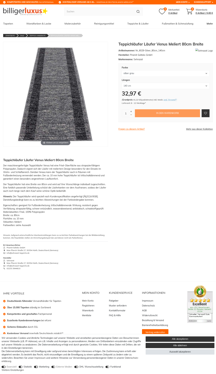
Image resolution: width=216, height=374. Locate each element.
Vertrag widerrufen (155, 332)
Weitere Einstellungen (13, 370)
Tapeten (8, 23)
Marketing (44, 366)
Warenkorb (87, 310)
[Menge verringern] (131, 115)
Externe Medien (64, 366)
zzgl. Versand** (170, 100)
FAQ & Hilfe (115, 315)
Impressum (147, 300)
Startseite (10, 36)
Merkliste (86, 315)
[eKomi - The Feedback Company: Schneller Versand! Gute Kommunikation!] (200, 303)
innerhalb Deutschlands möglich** (35, 333)
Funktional (115, 366)
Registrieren (88, 305)
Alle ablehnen (180, 345)
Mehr (210, 23)
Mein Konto (182, 2)
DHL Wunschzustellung (91, 366)
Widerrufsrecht (149, 315)
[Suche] (138, 11)
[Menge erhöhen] (131, 111)
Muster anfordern (118, 305)
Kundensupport (202, 2)
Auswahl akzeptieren (180, 351)
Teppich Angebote (38, 36)
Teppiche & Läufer (138, 23)
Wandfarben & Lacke (38, 23)
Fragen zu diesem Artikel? (131, 129)
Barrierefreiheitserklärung (155, 325)
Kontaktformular (117, 310)
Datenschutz (148, 305)
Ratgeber (113, 300)
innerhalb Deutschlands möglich (98, 2)
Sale (22, 36)
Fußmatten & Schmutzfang (177, 23)
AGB (144, 310)
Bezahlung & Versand (153, 320)
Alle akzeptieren (180, 339)
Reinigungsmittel (104, 23)
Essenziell (11, 366)
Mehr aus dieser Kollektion (199, 129)
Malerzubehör (73, 23)
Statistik (28, 366)
